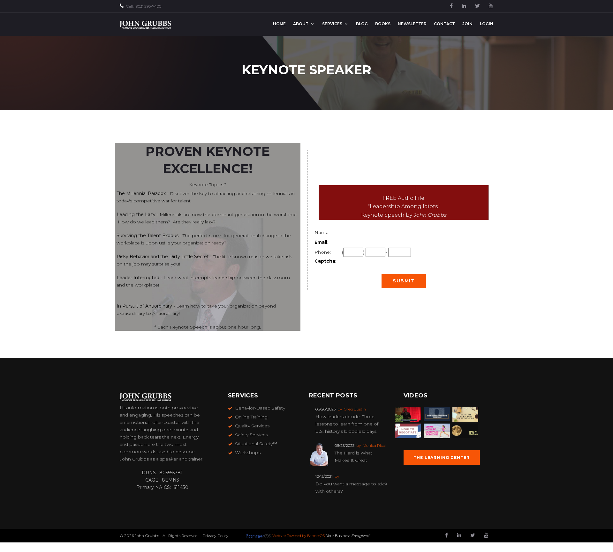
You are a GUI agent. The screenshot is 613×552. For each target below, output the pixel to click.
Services (332, 24)
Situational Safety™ (256, 444)
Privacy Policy (215, 535)
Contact (444, 24)
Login (486, 24)
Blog (362, 24)
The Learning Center (441, 457)
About (300, 24)
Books (382, 24)
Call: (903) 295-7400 (143, 6)
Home (279, 24)
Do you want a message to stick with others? (351, 487)
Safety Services (251, 435)
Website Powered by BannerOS (298, 536)
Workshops (248, 452)
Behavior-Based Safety (260, 408)
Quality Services (252, 426)
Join (467, 24)
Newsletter (412, 24)
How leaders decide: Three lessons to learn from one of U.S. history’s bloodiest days (346, 424)
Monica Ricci (374, 445)
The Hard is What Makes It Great (353, 456)
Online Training (251, 417)
